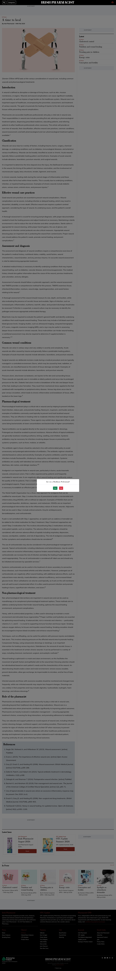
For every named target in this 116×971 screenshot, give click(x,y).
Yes (55, 488)
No (61, 488)
